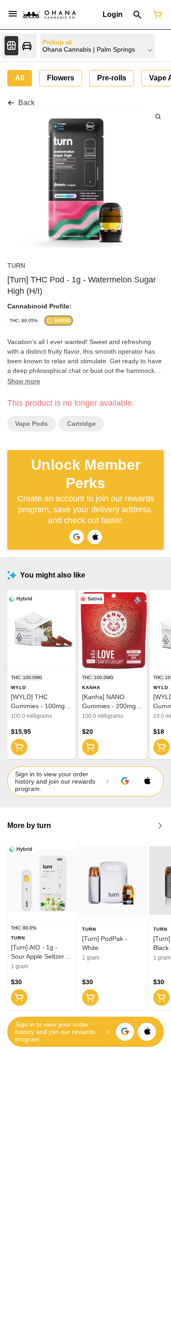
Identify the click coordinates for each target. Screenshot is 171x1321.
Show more (23, 381)
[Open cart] (156, 15)
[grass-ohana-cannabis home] (49, 15)
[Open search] (137, 15)
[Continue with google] (76, 537)
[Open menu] (12, 13)
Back (26, 102)
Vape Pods (31, 423)
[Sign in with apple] (147, 781)
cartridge (81, 423)
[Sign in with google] (125, 781)
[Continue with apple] (95, 537)
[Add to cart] (19, 747)
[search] (158, 116)
